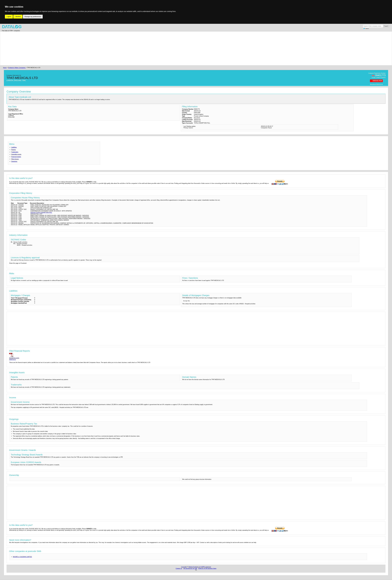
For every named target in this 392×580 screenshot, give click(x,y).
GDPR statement (206, 567)
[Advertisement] (64, 48)
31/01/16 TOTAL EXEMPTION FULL (41, 212)
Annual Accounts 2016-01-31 (14, 358)
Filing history (15, 159)
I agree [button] (9, 16)
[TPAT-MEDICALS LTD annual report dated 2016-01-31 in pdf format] (14, 355)
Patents (13, 149)
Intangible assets (16, 154)
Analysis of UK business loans (207, 568)
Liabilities (14, 147)
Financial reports (16, 156)
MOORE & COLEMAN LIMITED (22, 557)
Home (5, 67)
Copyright (184, 567)
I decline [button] (18, 16)
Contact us (179, 568)
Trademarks (14, 152)
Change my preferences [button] (32, 16)
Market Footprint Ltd (194, 567)
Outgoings (14, 161)
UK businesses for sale (190, 568)
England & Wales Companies (17, 67)
